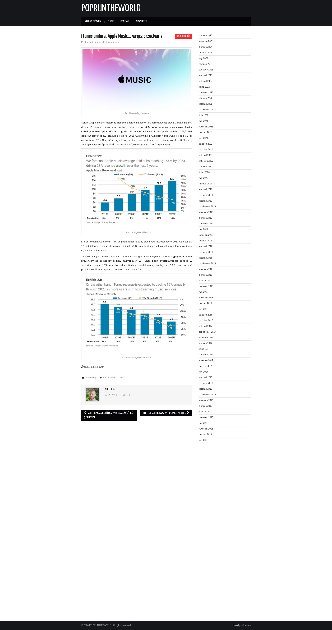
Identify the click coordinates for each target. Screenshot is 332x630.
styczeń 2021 (205, 144)
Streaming (90, 377)
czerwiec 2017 (206, 355)
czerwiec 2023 (206, 70)
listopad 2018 (205, 258)
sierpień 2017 (205, 343)
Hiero (235, 625)
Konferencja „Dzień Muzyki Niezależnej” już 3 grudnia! (108, 415)
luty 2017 (203, 372)
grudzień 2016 (206, 383)
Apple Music (109, 377)
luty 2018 (203, 309)
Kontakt (125, 21)
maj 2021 (203, 121)
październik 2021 (207, 109)
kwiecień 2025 (206, 41)
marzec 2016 (205, 434)
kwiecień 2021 (206, 127)
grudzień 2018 (206, 252)
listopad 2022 (205, 81)
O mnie (111, 21)
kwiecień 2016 (206, 429)
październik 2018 (207, 263)
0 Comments (183, 35)
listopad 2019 (205, 201)
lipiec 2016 (204, 412)
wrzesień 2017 (206, 337)
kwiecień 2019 (206, 235)
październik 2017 (207, 332)
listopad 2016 (205, 389)
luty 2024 (203, 58)
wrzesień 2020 (206, 161)
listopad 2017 (205, 326)
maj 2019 (203, 229)
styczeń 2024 (205, 64)
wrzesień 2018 (206, 269)
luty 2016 (203, 440)
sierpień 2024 (205, 47)
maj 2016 (203, 423)
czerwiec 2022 (206, 92)
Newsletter (141, 21)
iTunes (120, 377)
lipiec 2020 (204, 172)
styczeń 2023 (205, 75)
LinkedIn (125, 396)
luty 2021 (203, 138)
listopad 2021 (205, 104)
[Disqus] (136, 471)
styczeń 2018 (205, 315)
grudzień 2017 (206, 320)
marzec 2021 (205, 132)
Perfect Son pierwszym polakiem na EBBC (164, 413)
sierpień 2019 (205, 218)
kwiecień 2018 (206, 298)
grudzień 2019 (206, 195)
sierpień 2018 (205, 275)
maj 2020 (203, 178)
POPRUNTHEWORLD (111, 8)
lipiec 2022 (204, 87)
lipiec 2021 (204, 115)
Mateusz (115, 42)
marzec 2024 (205, 52)
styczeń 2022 (205, 98)
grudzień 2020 (206, 149)
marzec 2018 (205, 303)
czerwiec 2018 (206, 286)
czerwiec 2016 (206, 417)
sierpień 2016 (205, 406)
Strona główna (93, 21)
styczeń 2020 (205, 189)
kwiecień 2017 (206, 360)
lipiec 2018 (204, 280)
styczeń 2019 (205, 246)
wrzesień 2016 (206, 400)
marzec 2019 (205, 241)
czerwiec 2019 (206, 223)
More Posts (111, 396)
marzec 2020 (205, 184)
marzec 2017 (205, 366)
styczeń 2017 (205, 377)
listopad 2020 (205, 155)
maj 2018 (203, 292)
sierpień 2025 (205, 35)
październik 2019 (207, 206)
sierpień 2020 (205, 166)
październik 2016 (207, 394)
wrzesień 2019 (206, 212)
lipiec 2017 (204, 349)
